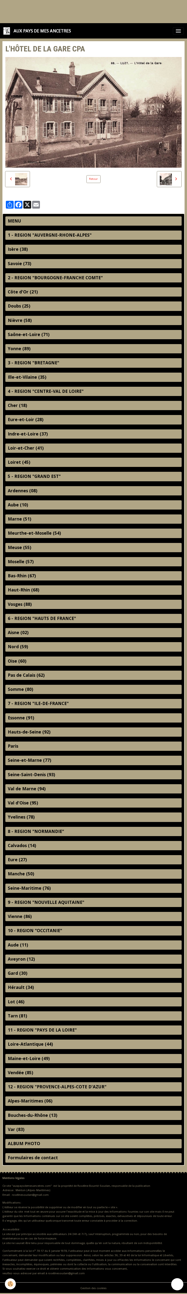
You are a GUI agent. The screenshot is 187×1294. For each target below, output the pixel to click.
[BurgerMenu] (178, 31)
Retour (93, 179)
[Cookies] (10, 1283)
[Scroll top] (177, 1284)
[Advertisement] (88, 11)
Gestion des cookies (93, 1288)
